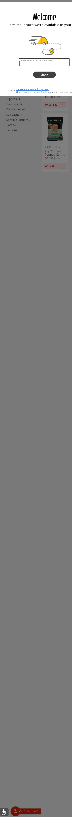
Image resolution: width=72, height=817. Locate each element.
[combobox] (44, 62)
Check (44, 74)
